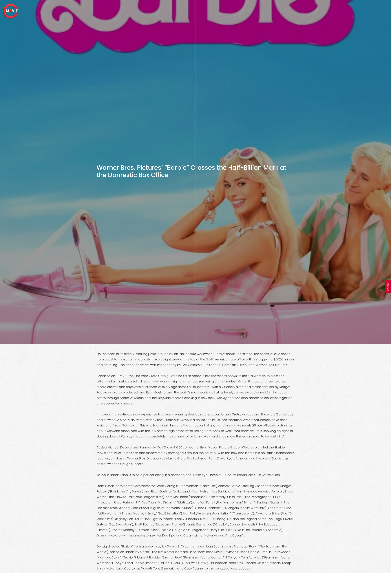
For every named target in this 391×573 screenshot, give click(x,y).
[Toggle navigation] (385, 5)
